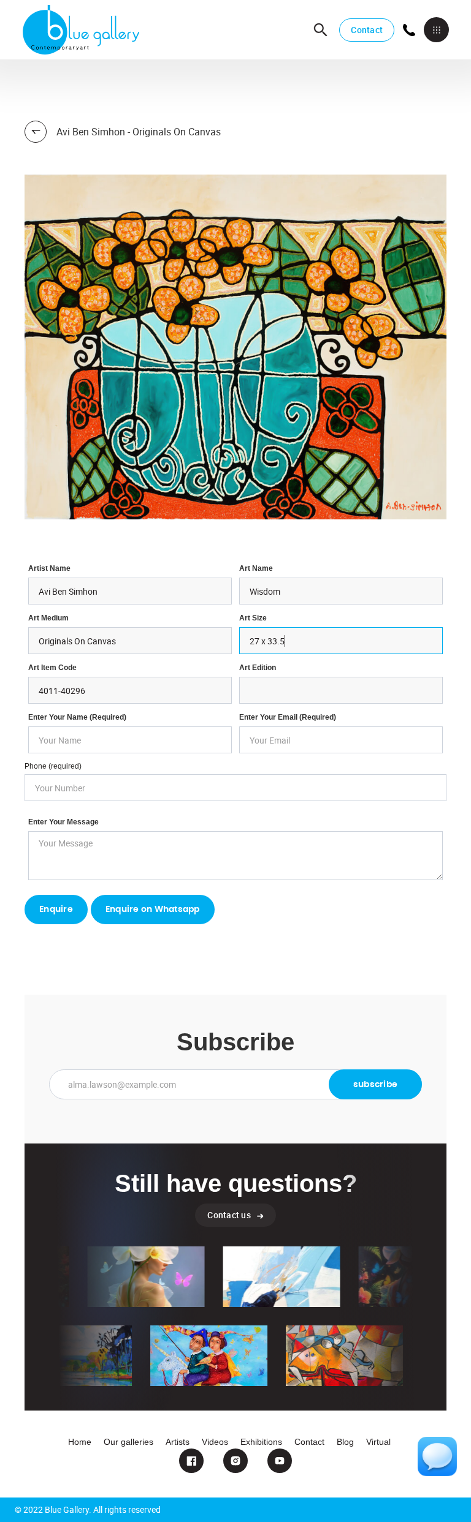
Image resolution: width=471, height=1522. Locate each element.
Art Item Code (52, 667)
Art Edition (257, 667)
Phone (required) (53, 766)
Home (79, 1442)
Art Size (253, 618)
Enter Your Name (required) (77, 717)
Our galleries (128, 1442)
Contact (367, 30)
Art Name (256, 568)
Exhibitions (261, 1442)
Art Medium (48, 618)
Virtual (378, 1442)
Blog (345, 1442)
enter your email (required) (287, 717)
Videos (215, 1442)
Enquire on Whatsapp (152, 909)
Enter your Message (63, 822)
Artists (178, 1442)
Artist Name (49, 568)
